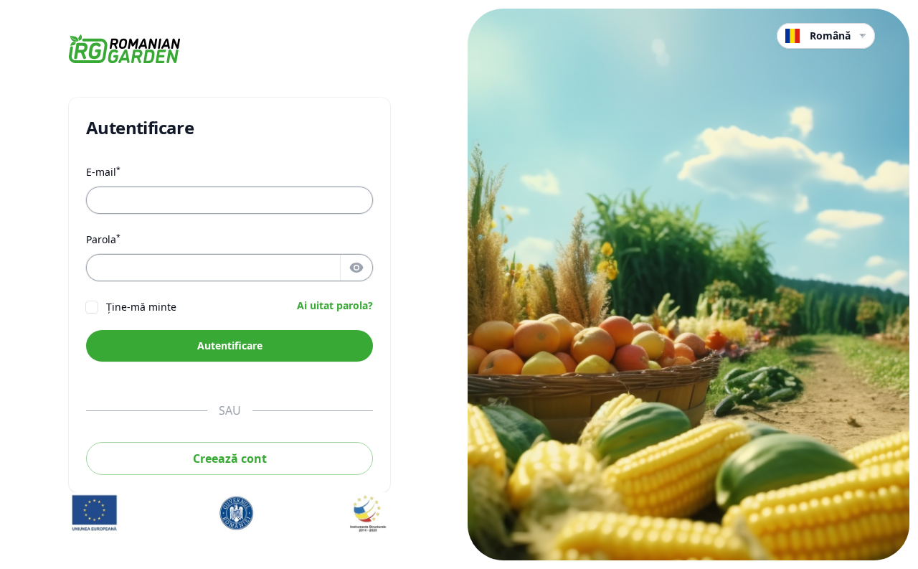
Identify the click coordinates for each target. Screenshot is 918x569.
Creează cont (230, 458)
